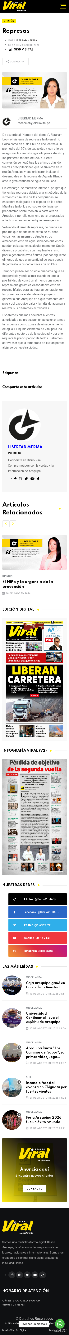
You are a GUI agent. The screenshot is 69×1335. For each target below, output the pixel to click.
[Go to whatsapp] (60, 1324)
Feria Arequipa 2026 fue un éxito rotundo (43, 1120)
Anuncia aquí (34, 1172)
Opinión (7, 576)
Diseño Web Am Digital (14, 1330)
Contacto (35, 1188)
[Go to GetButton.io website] (60, 1331)
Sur (28, 1077)
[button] (5, 523)
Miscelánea (34, 977)
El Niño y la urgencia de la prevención (27, 584)
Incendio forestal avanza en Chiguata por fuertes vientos (46, 1087)
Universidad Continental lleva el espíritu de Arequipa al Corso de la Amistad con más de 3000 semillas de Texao (46, 1018)
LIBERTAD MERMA (25, 40)
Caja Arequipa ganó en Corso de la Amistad (45, 985)
